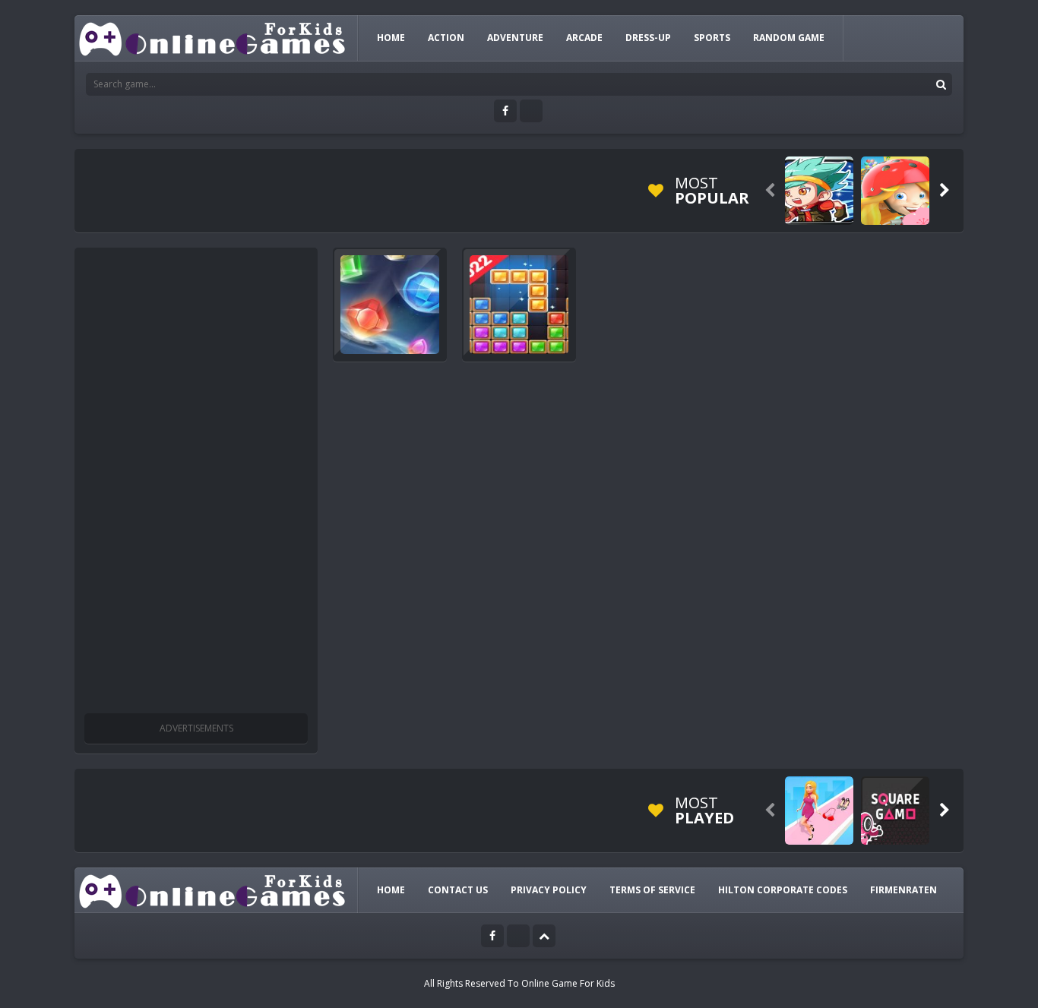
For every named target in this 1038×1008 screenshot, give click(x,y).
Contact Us (458, 889)
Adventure (515, 37)
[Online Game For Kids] (213, 37)
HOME (391, 37)
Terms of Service (652, 889)
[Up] (544, 935)
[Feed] (531, 111)
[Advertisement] (196, 483)
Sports (712, 37)
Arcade (584, 37)
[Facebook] (505, 111)
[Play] (819, 190)
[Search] (940, 84)
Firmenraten (903, 889)
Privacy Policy (549, 889)
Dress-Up (648, 37)
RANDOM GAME (788, 37)
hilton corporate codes (782, 889)
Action (446, 37)
